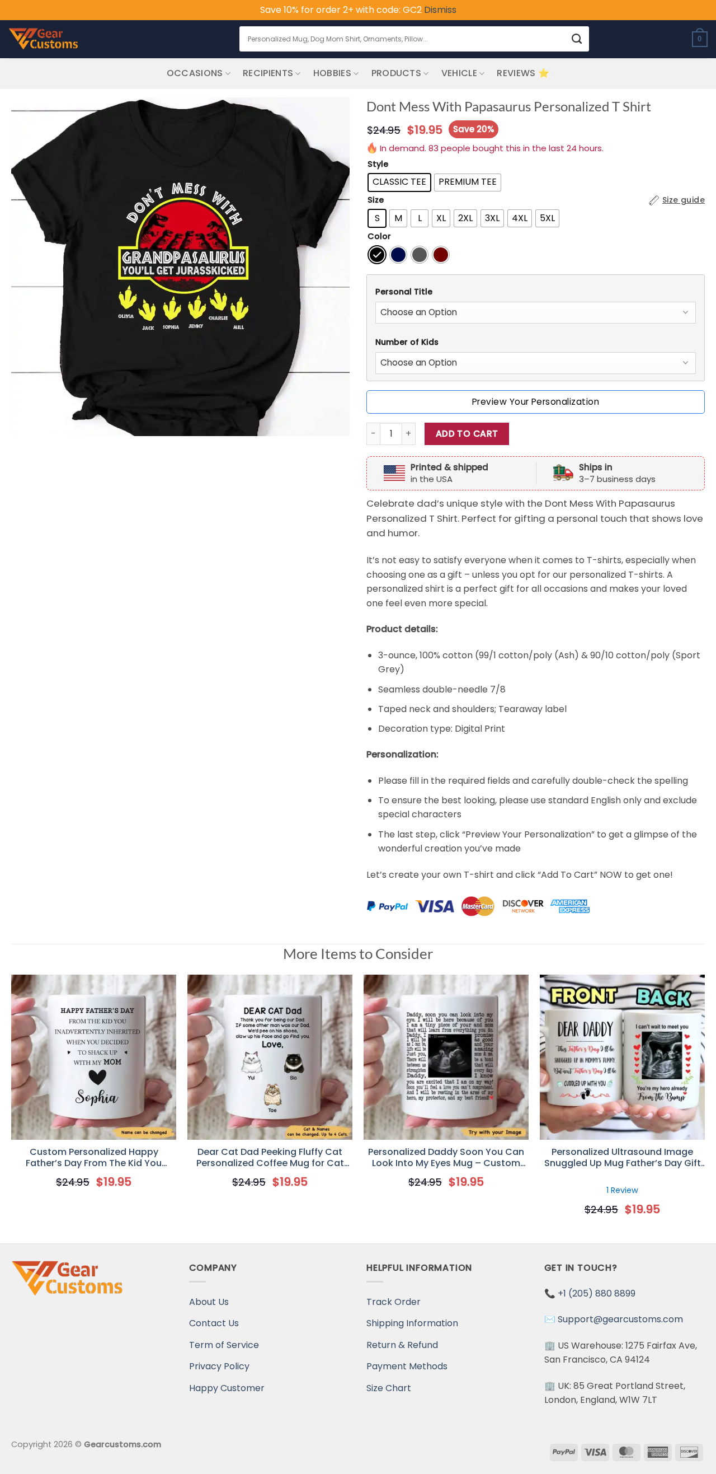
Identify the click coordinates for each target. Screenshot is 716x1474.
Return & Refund (402, 1345)
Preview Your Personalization (535, 402)
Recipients (268, 73)
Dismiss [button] (440, 9)
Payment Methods (406, 1366)
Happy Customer (227, 1388)
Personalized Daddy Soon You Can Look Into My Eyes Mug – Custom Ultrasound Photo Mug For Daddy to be (446, 1158)
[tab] (535, 292)
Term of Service (224, 1345)
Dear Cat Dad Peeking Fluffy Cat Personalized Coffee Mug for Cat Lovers (270, 1158)
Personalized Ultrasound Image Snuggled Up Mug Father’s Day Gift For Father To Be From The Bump (622, 1158)
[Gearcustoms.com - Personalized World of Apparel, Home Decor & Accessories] (43, 39)
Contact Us (214, 1323)
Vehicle (459, 73)
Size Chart (388, 1388)
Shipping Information (412, 1323)
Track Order (393, 1301)
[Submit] (577, 39)
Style (378, 164)
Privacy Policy (219, 1366)
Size (376, 200)
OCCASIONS (195, 73)
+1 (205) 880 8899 (596, 1293)
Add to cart (467, 433)
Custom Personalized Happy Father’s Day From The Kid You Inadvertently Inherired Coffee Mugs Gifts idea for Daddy (93, 1158)
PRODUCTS (396, 73)
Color (379, 236)
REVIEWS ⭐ (523, 73)
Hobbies (332, 73)
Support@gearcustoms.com (620, 1319)
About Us (209, 1301)
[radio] (399, 182)
